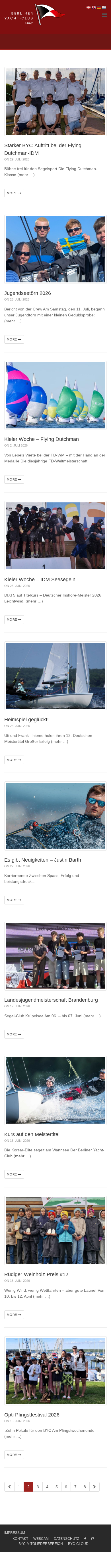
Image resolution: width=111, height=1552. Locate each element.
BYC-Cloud (78, 1544)
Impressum (14, 1533)
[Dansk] (88, 7)
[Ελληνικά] (104, 7)
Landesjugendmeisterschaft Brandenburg (51, 1000)
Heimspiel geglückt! (26, 719)
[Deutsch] (99, 7)
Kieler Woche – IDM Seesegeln (39, 579)
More (12, 193)
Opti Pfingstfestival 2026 (31, 1415)
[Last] (94, 1487)
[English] (93, 7)
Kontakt (20, 1539)
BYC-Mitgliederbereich (40, 1544)
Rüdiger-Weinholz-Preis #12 (36, 1274)
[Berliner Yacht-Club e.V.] (35, 14)
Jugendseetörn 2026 (27, 293)
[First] (9, 1487)
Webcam (41, 1539)
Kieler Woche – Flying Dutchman (41, 439)
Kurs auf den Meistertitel (31, 1134)
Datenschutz (66, 1539)
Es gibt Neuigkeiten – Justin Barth (42, 860)
